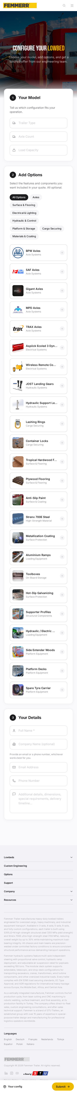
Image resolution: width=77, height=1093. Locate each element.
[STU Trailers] (35, 1073)
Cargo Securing (51, 228)
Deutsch (20, 1039)
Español (8, 1044)
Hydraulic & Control (24, 220)
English (8, 1039)
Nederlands (47, 1039)
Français (32, 1039)
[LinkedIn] (6, 1073)
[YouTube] (17, 1073)
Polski (19, 1044)
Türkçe (60, 1039)
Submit (61, 1086)
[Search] (64, 5)
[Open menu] (72, 5)
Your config (15, 1086)
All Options (18, 197)
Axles (36, 197)
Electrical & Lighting (24, 212)
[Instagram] (11, 1073)
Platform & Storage (23, 228)
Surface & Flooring (23, 205)
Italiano (30, 1044)
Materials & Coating (24, 236)
